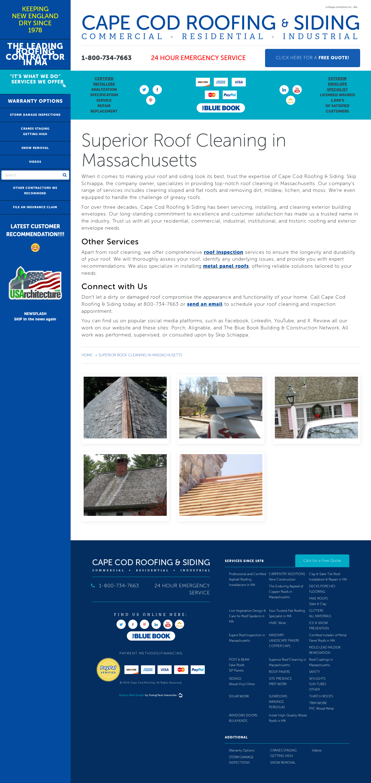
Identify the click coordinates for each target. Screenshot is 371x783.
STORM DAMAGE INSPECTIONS (35, 115)
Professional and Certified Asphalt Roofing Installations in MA (247, 579)
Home (87, 355)
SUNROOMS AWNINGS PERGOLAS (278, 701)
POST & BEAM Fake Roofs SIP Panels (239, 665)
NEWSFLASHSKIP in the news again (35, 316)
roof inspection (223, 252)
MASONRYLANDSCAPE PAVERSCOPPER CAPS (284, 640)
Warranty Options (35, 101)
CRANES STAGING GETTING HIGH (35, 131)
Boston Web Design (131, 695)
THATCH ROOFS (321, 696)
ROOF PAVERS (279, 672)
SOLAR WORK (239, 696)
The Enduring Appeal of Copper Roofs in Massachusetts (286, 591)
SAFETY (314, 672)
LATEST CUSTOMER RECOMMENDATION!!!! (35, 230)
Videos (35, 162)
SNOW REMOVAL (35, 148)
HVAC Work (277, 623)
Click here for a (312, 57)
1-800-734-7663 (106, 58)
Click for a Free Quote (322, 560)
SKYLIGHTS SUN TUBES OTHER (317, 684)
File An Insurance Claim (35, 207)
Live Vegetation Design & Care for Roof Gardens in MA (247, 616)
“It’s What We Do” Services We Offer (35, 79)
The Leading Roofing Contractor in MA (35, 54)
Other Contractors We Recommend (35, 190)
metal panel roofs (226, 266)
